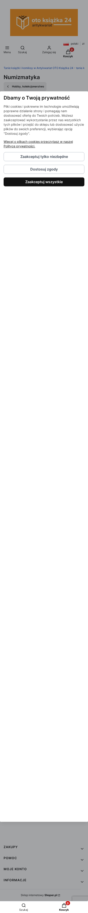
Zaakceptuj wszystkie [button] (44, 182)
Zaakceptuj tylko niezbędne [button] (44, 156)
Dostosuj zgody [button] (44, 169)
